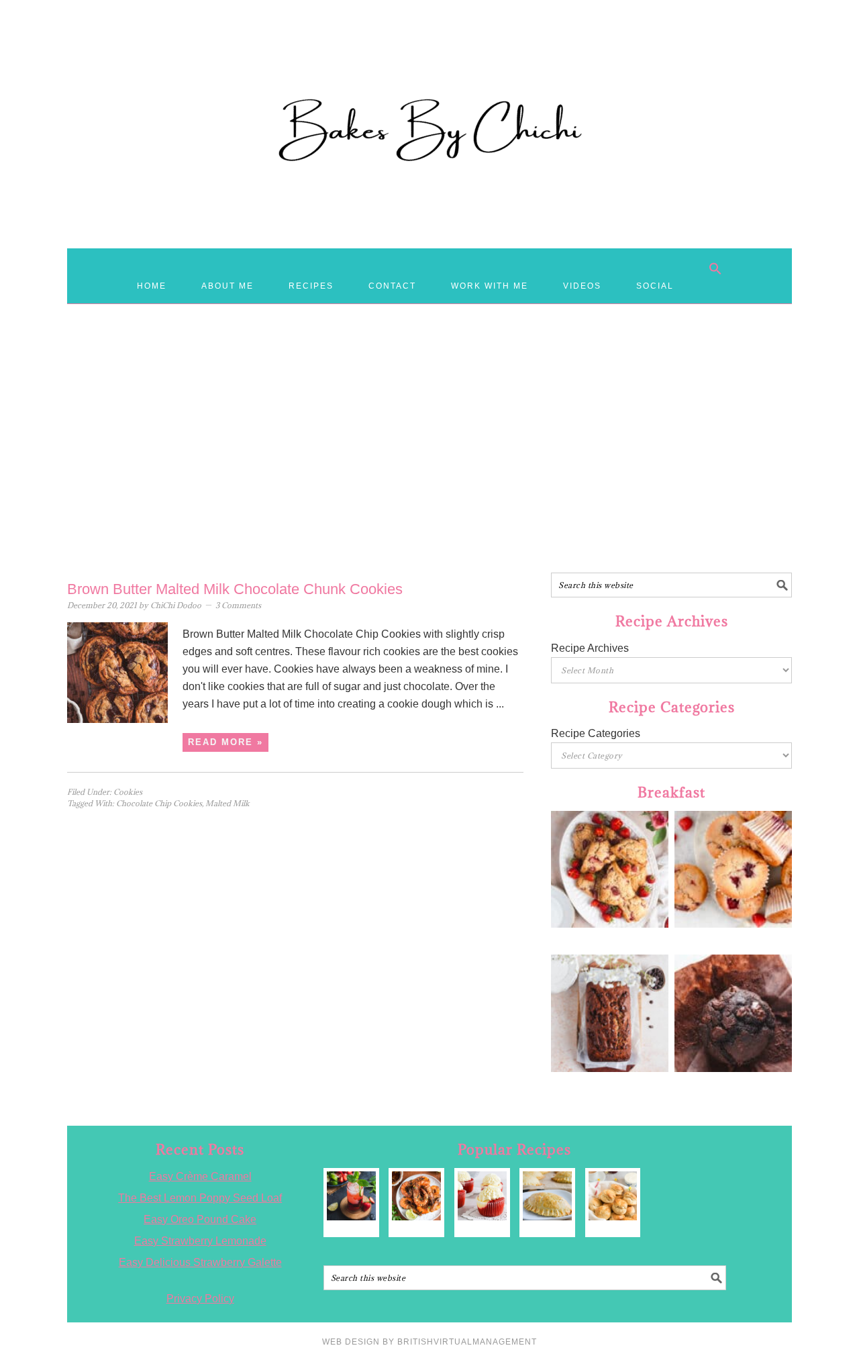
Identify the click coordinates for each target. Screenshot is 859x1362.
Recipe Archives (590, 648)
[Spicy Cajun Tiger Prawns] (416, 1195)
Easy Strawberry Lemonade (200, 1241)
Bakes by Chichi (429, 70)
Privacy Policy (200, 1298)
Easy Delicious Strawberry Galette (200, 1262)
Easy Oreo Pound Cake (200, 1219)
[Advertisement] (429, 465)
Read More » (225, 742)
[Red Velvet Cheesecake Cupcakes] (482, 1195)
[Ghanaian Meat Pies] (547, 1195)
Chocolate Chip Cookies (159, 803)
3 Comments (238, 605)
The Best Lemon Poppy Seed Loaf (200, 1198)
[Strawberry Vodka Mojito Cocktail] (351, 1195)
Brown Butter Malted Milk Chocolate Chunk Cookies (235, 589)
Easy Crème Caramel (200, 1176)
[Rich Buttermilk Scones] (613, 1195)
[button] (715, 268)
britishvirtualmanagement (467, 1342)
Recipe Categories (595, 733)
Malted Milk (227, 803)
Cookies (127, 792)
